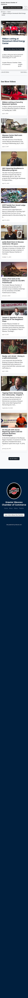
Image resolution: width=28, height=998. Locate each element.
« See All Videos (5, 72)
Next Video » (24, 72)
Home (3, 12)
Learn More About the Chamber (12, 7)
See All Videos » (14, 458)
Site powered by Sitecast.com (14, 524)
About (11, 508)
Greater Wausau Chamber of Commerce (9, 3)
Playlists (21, 508)
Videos (9, 11)
